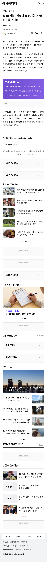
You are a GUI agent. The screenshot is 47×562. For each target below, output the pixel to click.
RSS (28, 546)
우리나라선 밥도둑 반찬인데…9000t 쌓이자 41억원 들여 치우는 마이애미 (23, 91)
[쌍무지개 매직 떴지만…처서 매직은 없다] (10, 513)
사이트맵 (39, 536)
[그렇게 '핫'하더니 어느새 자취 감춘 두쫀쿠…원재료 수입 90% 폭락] (9, 237)
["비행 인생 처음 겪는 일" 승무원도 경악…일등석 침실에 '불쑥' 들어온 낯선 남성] (38, 414)
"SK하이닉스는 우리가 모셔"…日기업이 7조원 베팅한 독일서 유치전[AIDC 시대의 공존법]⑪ (18, 422)
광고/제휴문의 (14, 542)
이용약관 (18, 549)
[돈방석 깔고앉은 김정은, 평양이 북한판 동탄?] (10, 479)
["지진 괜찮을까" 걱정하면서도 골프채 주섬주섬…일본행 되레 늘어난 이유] (9, 195)
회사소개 (5, 542)
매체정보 (26, 549)
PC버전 (29, 536)
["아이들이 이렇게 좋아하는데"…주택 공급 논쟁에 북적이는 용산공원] (9, 226)
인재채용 (24, 542)
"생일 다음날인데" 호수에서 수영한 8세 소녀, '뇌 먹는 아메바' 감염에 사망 (23, 95)
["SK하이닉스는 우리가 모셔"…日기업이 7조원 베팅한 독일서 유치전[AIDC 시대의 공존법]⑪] (38, 425)
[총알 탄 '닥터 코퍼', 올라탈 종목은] (10, 491)
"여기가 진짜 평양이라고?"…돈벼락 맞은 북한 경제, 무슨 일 (30, 212)
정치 (4, 11)
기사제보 (22, 546)
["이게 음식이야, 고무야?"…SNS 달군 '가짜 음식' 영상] (9, 205)
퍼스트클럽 (6, 546)
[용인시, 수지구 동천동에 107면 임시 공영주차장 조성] (38, 403)
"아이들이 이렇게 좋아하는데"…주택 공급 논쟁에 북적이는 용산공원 (30, 223)
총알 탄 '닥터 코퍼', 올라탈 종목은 (31, 487)
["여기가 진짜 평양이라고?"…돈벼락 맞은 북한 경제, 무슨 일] (9, 216)
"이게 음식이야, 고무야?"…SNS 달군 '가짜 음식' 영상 (29, 202)
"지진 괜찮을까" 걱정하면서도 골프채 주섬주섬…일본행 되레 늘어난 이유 (30, 191)
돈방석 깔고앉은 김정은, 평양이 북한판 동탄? (31, 475)
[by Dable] (40, 445)
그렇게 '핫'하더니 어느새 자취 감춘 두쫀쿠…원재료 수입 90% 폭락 (30, 233)
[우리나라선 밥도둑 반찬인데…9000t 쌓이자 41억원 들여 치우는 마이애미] (38, 436)
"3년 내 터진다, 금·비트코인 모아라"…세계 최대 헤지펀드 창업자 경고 (23, 87)
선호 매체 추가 (10, 34)
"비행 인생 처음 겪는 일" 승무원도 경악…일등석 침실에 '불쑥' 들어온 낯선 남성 (17, 411)
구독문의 (14, 546)
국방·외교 (11, 11)
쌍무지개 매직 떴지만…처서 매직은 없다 (31, 509)
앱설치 (18, 536)
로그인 (8, 536)
